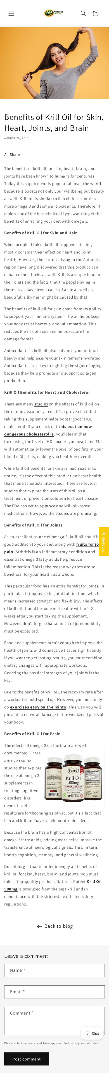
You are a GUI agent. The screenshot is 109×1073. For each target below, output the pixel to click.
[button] (11, 13)
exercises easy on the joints (38, 707)
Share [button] (15, 154)
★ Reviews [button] (103, 542)
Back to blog (58, 926)
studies (41, 404)
